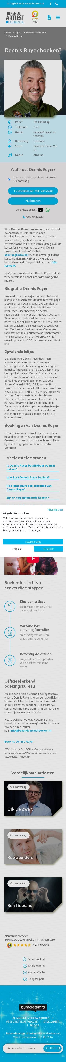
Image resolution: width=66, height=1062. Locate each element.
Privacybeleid (55, 510)
